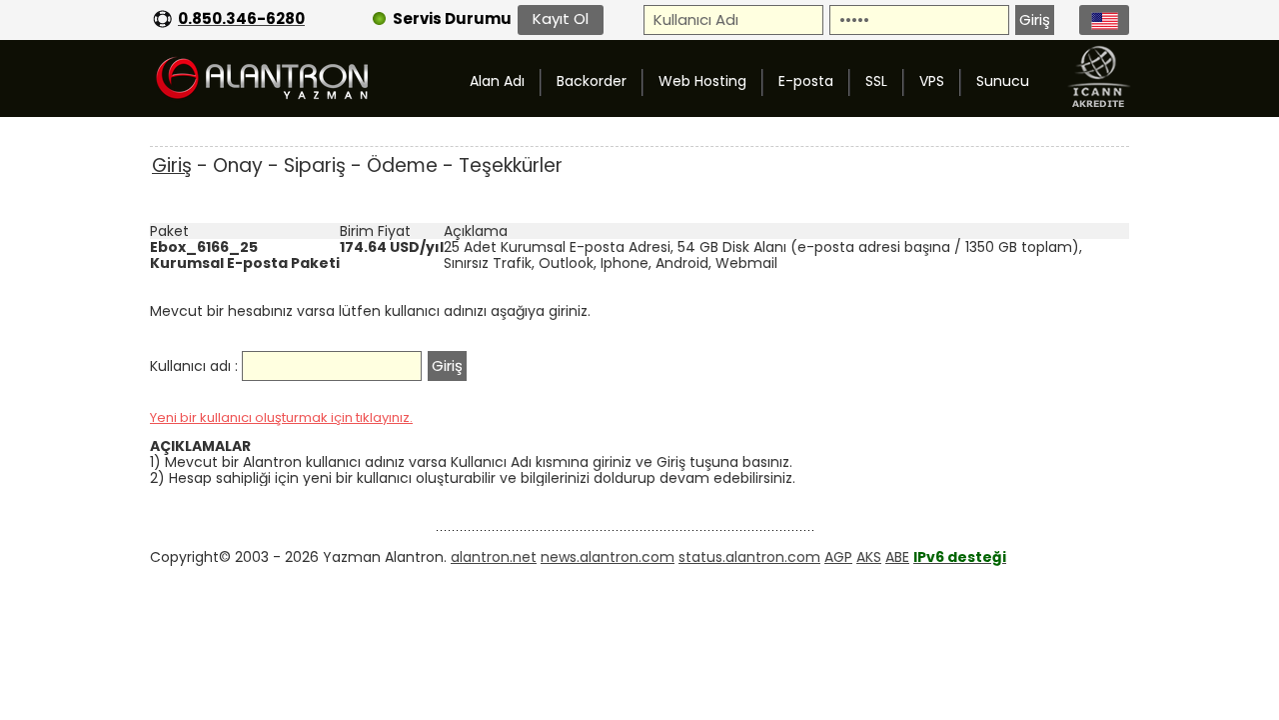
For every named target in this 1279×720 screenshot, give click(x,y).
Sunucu (1002, 81)
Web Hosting (702, 81)
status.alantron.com (749, 557)
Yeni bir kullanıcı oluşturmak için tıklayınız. (281, 417)
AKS (868, 557)
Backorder (592, 81)
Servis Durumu (452, 18)
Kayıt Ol (561, 18)
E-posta (805, 81)
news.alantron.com (607, 557)
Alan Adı (497, 81)
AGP (838, 557)
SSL (876, 81)
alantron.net (494, 557)
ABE (897, 557)
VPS (931, 81)
